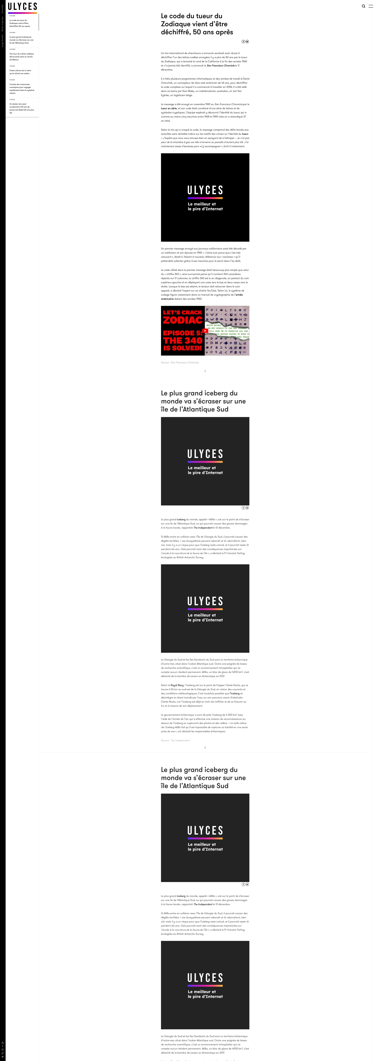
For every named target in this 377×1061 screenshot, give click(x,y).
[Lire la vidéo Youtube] (205, 331)
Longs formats (2, 40)
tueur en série (169, 108)
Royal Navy (177, 684)
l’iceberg (235, 692)
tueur (244, 134)
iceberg (181, 518)
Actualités (2, 8)
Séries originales (2, 23)
